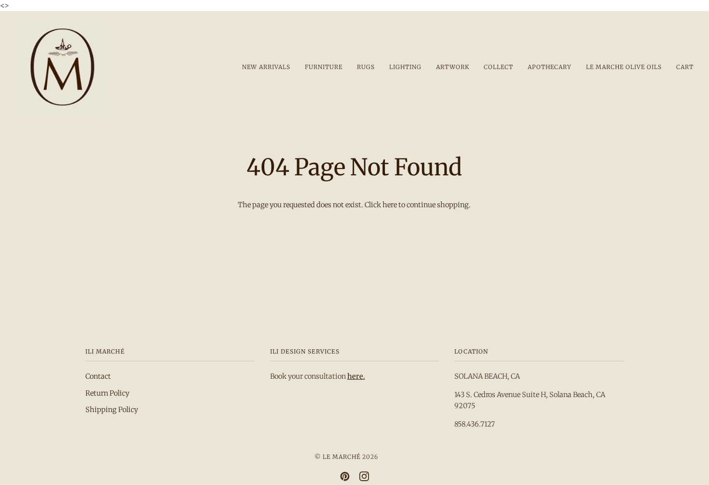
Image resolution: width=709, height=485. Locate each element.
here (389, 204)
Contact (98, 376)
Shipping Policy (111, 409)
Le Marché (341, 456)
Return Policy (107, 393)
